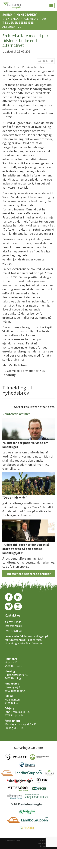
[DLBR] (44, 781)
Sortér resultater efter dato (34, 407)
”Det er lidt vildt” (14, 497)
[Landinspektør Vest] (28, 813)
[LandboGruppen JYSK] (23, 774)
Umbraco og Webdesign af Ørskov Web (45, 843)
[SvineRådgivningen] (22, 781)
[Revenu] (28, 766)
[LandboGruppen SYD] (28, 821)
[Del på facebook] (44, 61)
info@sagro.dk (13, 626)
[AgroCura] (37, 797)
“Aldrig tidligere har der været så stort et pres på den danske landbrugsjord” (26, 549)
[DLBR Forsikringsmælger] (28, 805)
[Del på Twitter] (52, 61)
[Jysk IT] (18, 758)
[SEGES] (41, 789)
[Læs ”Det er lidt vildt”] (28, 483)
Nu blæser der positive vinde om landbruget (25, 445)
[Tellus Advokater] (50, 774)
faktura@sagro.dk (15, 640)
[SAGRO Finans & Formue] (16, 797)
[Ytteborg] (19, 789)
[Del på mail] (48, 61)
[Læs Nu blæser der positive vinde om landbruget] (28, 429)
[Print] (40, 61)
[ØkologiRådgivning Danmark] (41, 758)
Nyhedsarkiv (26, 14)
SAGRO (7, 14)
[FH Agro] (28, 829)
